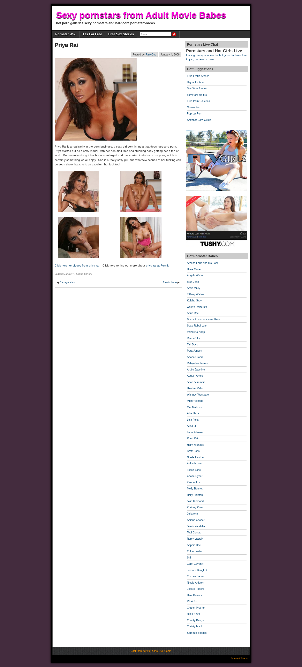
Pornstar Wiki (65, 34)
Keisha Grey (194, 300)
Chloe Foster (194, 551)
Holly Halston (195, 494)
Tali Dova (192, 344)
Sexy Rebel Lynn (197, 325)
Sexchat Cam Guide (199, 119)
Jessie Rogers (195, 588)
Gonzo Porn (194, 107)
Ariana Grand (195, 357)
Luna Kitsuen (195, 432)
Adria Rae (193, 313)
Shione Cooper (195, 520)
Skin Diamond (195, 501)
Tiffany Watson (196, 294)
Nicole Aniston (195, 582)
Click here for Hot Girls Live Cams (151, 650)
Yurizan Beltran (196, 576)
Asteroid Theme (239, 658)
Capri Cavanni (195, 563)
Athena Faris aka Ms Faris (203, 262)
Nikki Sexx (193, 613)
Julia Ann (192, 513)
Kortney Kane (195, 507)
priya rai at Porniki (157, 265)
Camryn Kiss (67, 282)
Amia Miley (193, 288)
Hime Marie (194, 269)
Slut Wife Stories (197, 88)
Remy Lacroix (195, 538)
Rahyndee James (197, 363)
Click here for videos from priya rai (77, 265)
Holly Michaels (195, 444)
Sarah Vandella (196, 526)
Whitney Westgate (198, 394)
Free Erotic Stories (198, 75)
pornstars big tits (197, 94)
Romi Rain (193, 438)
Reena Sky (193, 338)
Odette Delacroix (197, 306)
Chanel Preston (196, 607)
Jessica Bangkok (197, 570)
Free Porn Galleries (198, 101)
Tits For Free (92, 34)
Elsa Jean (193, 281)
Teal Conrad (194, 532)
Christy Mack (195, 626)
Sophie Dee (194, 545)
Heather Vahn (195, 388)
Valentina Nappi (196, 332)
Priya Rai (66, 45)
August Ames (195, 375)
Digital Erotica (195, 82)
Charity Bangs (195, 620)
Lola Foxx (193, 419)
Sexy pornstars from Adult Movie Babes (141, 15)
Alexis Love (170, 282)
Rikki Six (192, 601)
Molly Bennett (195, 488)
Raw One (150, 54)
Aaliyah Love (194, 463)
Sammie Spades (197, 632)
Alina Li (191, 425)
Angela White (195, 275)
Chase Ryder (194, 476)
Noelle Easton (195, 457)
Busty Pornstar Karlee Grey (203, 319)
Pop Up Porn (194, 113)
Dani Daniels (194, 595)
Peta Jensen (194, 350)
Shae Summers (196, 382)
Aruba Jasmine (196, 369)
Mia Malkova (194, 407)
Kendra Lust (194, 482)
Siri (189, 557)
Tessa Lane (194, 469)
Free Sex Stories (121, 34)
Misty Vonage (195, 400)
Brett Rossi (193, 450)
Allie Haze (193, 413)
